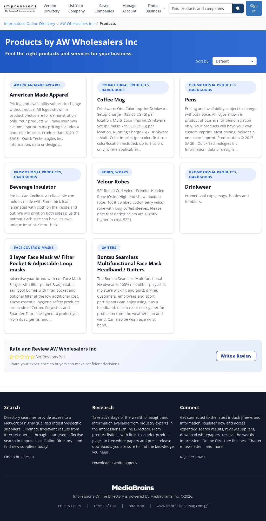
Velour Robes (113, 181)
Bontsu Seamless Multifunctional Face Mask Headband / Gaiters (129, 263)
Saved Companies (104, 8)
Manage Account (129, 8)
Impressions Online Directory (29, 23)
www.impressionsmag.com (180, 505)
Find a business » (19, 456)
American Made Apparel (39, 94)
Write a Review (236, 356)
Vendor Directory (51, 8)
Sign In (254, 8)
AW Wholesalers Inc (77, 23)
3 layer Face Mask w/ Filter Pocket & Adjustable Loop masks (42, 263)
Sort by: (202, 61)
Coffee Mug (111, 99)
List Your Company (76, 8)
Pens (190, 99)
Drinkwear (198, 186)
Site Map (136, 505)
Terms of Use (105, 505)
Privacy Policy (69, 505)
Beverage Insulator (33, 186)
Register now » (192, 456)
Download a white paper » (115, 462)
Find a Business (153, 8)
